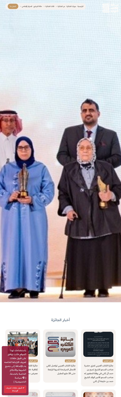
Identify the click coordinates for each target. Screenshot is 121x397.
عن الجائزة (61, 6)
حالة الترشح (38, 6)
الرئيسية (80, 6)
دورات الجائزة (71, 6)
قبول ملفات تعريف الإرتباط (14, 389)
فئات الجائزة (49, 6)
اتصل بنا (13, 6)
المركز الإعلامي (27, 6)
